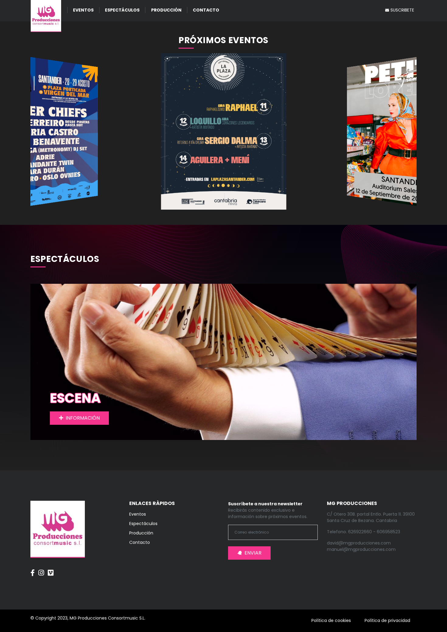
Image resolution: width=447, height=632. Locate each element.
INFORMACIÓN (83, 417)
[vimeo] (51, 570)
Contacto (206, 10)
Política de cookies (331, 620)
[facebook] (32, 570)
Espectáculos (122, 10)
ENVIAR (253, 552)
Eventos (83, 10)
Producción (166, 10)
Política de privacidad (387, 620)
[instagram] (41, 570)
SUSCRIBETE (401, 10)
